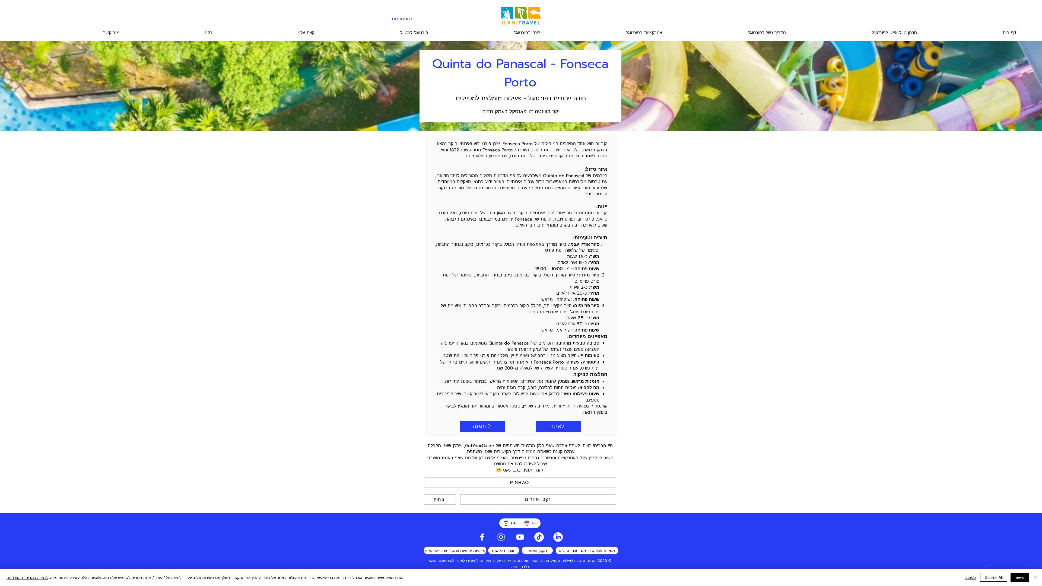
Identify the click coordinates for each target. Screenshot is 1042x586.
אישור (1019, 577)
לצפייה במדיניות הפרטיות (27, 577)
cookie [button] (970, 577)
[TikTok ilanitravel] (539, 537)
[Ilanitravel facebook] (482, 537)
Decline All (994, 577)
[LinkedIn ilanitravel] (558, 537)
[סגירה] (1035, 577)
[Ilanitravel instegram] (501, 537)
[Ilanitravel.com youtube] (520, 537)
